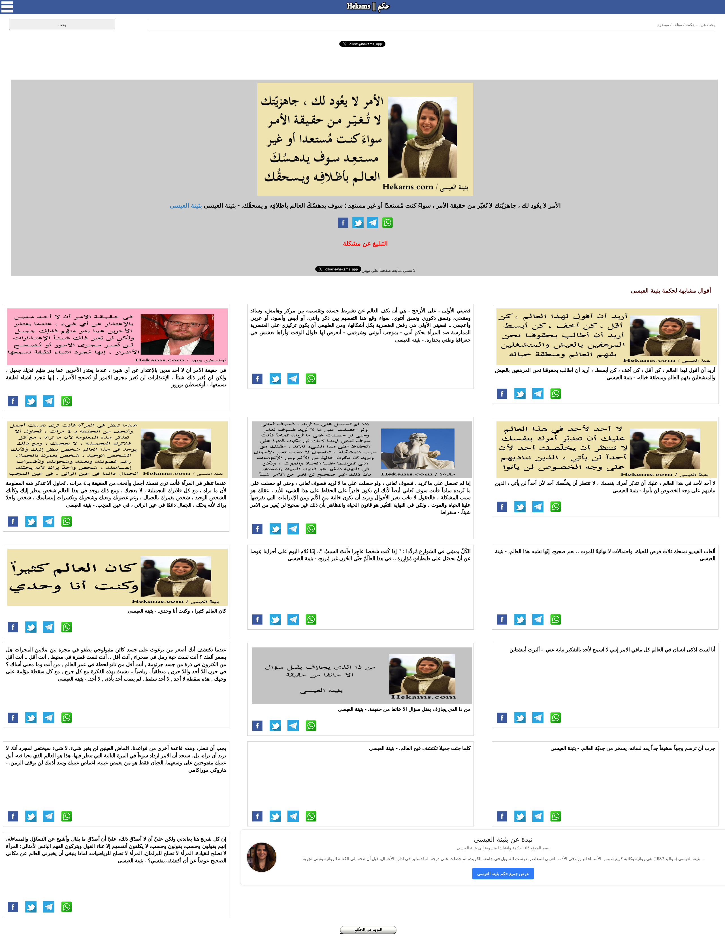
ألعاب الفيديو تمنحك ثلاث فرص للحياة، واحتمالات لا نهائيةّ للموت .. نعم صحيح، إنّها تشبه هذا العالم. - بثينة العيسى (605, 554)
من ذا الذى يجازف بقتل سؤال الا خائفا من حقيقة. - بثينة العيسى (404, 709)
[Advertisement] (362, 62)
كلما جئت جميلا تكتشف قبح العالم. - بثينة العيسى (420, 748)
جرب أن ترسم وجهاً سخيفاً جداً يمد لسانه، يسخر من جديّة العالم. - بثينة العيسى (633, 748)
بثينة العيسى (186, 205)
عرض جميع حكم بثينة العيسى (503, 873)
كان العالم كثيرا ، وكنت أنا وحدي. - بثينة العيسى (177, 610)
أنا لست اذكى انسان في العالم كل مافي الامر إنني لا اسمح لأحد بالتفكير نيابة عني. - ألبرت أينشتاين (612, 649)
